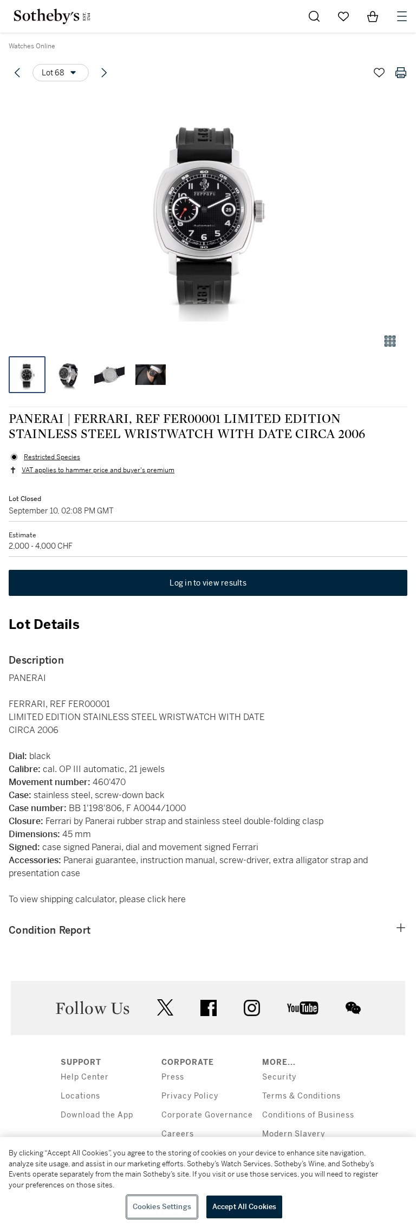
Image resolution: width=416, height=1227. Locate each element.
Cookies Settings (162, 1206)
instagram (252, 1008)
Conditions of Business (308, 1115)
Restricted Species (52, 457)
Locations (80, 1096)
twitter (165, 1007)
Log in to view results (208, 583)
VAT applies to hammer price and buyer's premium (98, 470)
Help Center (85, 1077)
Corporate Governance (207, 1115)
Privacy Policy (189, 1096)
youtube (302, 1007)
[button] (208, 208)
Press (172, 1077)
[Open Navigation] (401, 16)
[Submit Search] (314, 16)
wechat (353, 1008)
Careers (177, 1134)
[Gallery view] (390, 341)
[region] (208, 1182)
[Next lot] (104, 72)
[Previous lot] (17, 72)
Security (279, 1077)
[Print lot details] (401, 72)
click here (166, 899)
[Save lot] (379, 72)
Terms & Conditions (301, 1096)
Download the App (97, 1115)
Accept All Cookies (244, 1206)
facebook (208, 1008)
